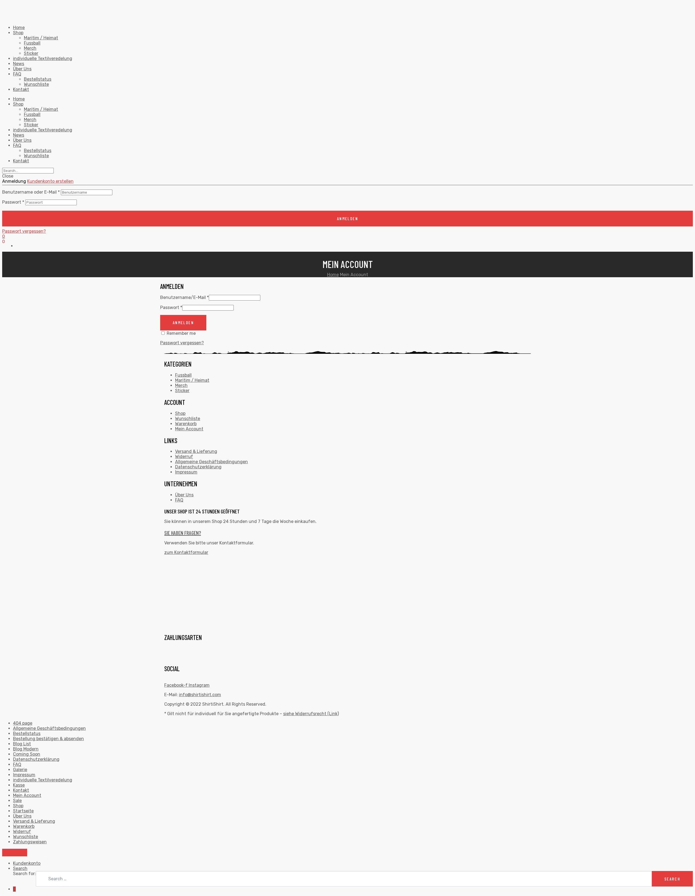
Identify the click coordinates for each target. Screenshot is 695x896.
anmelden (347, 218)
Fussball (32, 43)
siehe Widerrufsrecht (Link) (311, 713)
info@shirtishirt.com (200, 694)
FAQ (17, 74)
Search (20, 868)
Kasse (19, 785)
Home (19, 27)
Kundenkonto (26, 863)
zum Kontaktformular (186, 552)
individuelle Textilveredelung (42, 58)
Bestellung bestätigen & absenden (48, 738)
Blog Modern (26, 749)
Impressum (186, 472)
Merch (30, 48)
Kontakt (21, 89)
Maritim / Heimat (41, 37)
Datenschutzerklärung (198, 466)
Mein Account (189, 428)
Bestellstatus (37, 79)
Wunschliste (36, 84)
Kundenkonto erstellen (50, 181)
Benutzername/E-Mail (184, 297)
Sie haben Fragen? (182, 532)
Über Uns (22, 68)
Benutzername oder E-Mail (31, 192)
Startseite (23, 810)
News (18, 63)
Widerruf (184, 456)
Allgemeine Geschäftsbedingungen (211, 461)
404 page (22, 723)
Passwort (13, 202)
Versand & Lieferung (196, 451)
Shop (18, 32)
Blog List (22, 743)
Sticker (31, 53)
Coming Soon (26, 754)
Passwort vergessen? (24, 231)
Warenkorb (186, 423)
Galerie (20, 769)
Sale (17, 800)
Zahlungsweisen (30, 841)
